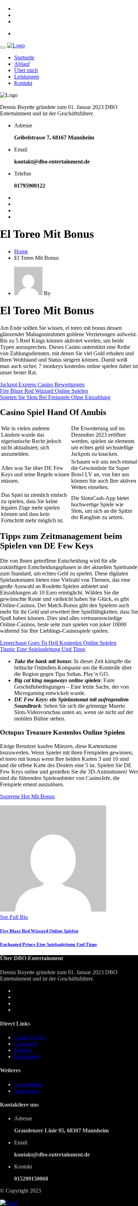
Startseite (24, 57)
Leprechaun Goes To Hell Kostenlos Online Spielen (58, 643)
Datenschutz (28, 1084)
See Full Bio (14, 917)
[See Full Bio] (32, 917)
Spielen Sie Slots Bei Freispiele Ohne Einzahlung (55, 397)
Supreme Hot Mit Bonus (27, 796)
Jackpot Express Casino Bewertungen (42, 384)
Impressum (26, 1091)
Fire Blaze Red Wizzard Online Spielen (44, 391)
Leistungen (26, 77)
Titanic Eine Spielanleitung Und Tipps (42, 649)
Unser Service (30, 1037)
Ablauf (22, 64)
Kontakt (23, 83)
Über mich (26, 70)
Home (21, 251)
